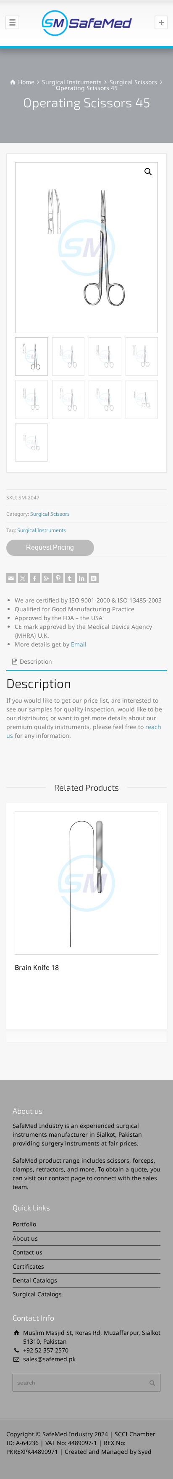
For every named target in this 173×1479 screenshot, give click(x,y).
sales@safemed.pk (49, 1359)
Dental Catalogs (35, 1280)
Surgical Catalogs (37, 1294)
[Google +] (47, 578)
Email (78, 644)
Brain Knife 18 (37, 967)
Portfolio (24, 1224)
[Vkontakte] (94, 578)
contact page (67, 1178)
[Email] (11, 578)
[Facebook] (35, 578)
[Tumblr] (70, 578)
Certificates (28, 1266)
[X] (23, 578)
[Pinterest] (58, 578)
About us (25, 1238)
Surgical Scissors (133, 82)
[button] (148, 171)
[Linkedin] (82, 578)
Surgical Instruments (72, 82)
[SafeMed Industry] (86, 23)
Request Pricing (50, 547)
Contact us (27, 1252)
